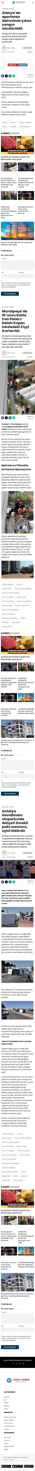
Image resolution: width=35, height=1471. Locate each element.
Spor (5, 1400)
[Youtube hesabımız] (23, 1363)
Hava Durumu (8, 1423)
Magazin (7, 1406)
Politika (6, 1403)
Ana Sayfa (7, 1438)
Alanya (5, 122)
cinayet (23, 1172)
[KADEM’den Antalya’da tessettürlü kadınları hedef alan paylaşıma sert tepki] (9, 197)
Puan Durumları (9, 1426)
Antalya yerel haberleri (10, 618)
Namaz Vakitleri (9, 1420)
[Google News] (30, 77)
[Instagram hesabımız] (19, 1363)
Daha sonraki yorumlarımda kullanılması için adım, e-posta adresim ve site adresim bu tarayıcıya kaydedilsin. (16, 285)
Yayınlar (6, 1429)
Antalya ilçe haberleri (25, 601)
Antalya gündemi (8, 597)
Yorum (4, 259)
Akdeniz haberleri (8, 584)
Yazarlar (6, 1440)
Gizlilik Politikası (9, 1446)
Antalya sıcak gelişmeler (10, 610)
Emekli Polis (6, 1176)
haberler (13, 127)
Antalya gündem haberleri (11, 593)
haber (5, 127)
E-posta (21, 272)
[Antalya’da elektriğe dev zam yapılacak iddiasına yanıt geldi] (17, 231)
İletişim (6, 1449)
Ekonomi (7, 1397)
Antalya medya (7, 605)
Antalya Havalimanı (24, 1151)
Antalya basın (7, 589)
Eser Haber (11, 48)
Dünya (6, 1409)
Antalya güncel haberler (23, 589)
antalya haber (21, 597)
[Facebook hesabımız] (13, 1363)
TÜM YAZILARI (27, 48)
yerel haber (16, 622)
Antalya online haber (22, 605)
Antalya (30, 52)
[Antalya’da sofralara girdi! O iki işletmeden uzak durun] (17, 145)
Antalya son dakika (9, 614)
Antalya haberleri (25, 122)
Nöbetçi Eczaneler (10, 1417)
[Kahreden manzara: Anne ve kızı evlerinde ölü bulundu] (26, 197)
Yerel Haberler (24, 127)
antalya (13, 122)
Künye (6, 1443)
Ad (2, 272)
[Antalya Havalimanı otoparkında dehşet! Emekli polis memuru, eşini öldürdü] (26, 169)
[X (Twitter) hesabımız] (16, 1363)
